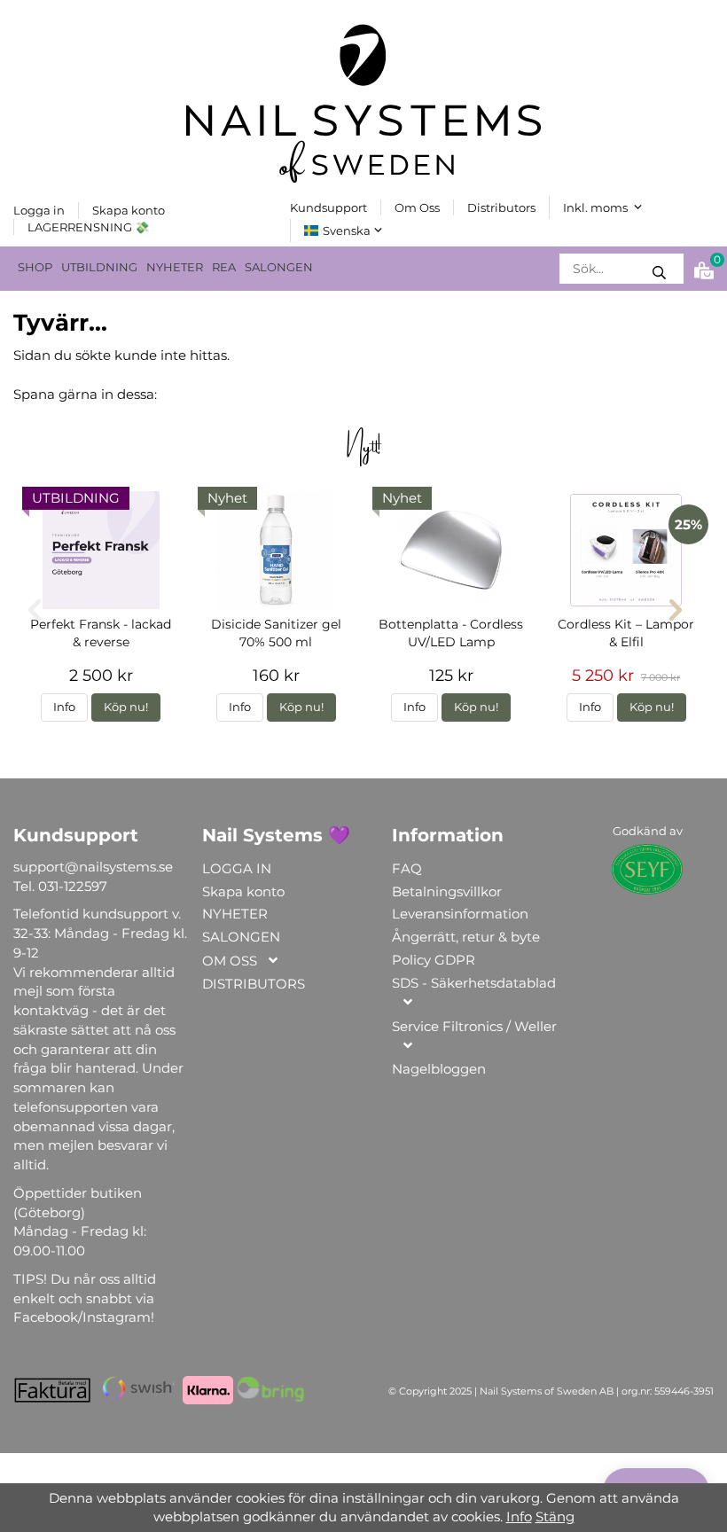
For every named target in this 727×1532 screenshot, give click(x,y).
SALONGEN (279, 267)
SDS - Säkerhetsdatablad (474, 982)
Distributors (501, 207)
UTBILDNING (99, 267)
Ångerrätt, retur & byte (466, 936)
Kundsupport (328, 207)
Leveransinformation (460, 913)
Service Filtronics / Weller (474, 1026)
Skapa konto (128, 210)
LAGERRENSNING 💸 (88, 227)
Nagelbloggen (439, 1068)
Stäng (555, 1516)
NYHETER (174, 267)
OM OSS (229, 960)
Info (64, 707)
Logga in (39, 210)
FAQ (407, 868)
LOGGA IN (236, 868)
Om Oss (417, 207)
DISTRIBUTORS (253, 983)
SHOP (35, 267)
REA (224, 267)
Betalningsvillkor (447, 891)
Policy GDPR (433, 959)
